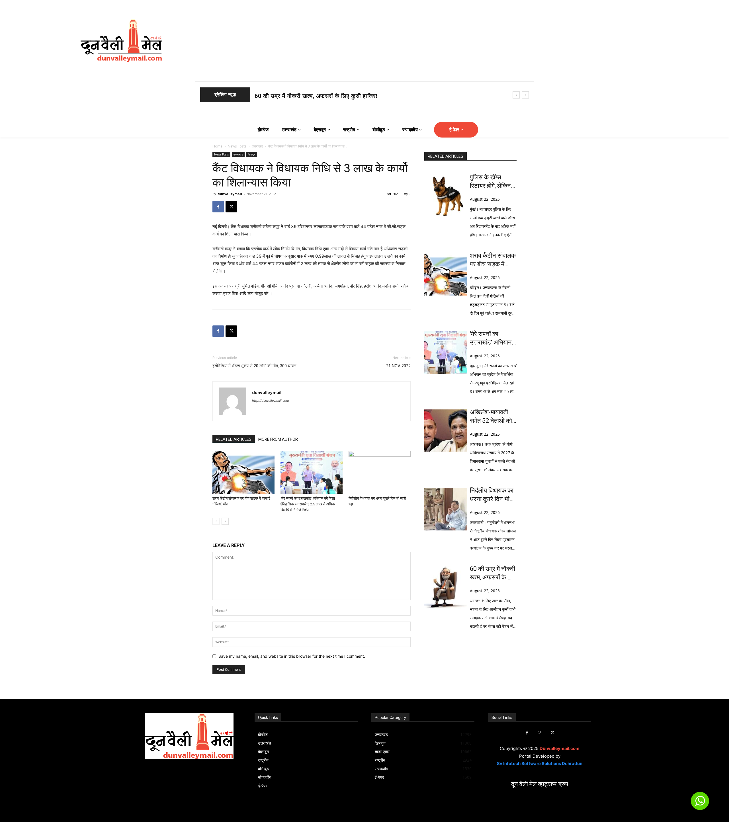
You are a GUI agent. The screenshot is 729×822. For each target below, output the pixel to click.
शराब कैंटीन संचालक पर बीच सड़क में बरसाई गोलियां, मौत (317, 96)
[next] (525, 95)
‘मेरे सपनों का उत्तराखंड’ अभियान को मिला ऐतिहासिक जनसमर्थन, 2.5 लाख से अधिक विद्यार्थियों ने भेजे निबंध (307, 504)
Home (217, 146)
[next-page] (225, 521)
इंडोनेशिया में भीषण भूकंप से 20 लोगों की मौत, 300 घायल (254, 365)
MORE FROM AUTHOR (278, 439)
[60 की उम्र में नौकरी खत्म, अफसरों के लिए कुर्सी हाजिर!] (445, 587)
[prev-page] (216, 521)
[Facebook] (218, 206)
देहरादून (251, 154)
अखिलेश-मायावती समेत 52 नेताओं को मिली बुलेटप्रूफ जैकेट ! (491, 417)
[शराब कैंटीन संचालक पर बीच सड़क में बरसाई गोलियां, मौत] (243, 472)
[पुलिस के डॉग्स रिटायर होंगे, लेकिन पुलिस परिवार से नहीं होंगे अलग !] (445, 196)
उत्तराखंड (257, 146)
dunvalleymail (230, 194)
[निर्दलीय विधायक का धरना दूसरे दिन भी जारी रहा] (380, 472)
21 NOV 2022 (398, 365)
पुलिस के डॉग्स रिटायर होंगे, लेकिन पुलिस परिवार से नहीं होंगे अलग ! (492, 182)
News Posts (237, 146)
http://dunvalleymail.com (270, 401)
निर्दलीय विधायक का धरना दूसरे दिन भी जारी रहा (491, 495)
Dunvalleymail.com (559, 748)
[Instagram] (540, 733)
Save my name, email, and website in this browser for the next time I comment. (291, 656)
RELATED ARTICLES (233, 439)
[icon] (700, 803)
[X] (231, 206)
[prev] (516, 95)
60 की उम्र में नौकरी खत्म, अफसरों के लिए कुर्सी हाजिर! (493, 573)
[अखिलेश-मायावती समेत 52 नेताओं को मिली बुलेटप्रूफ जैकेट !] (445, 430)
